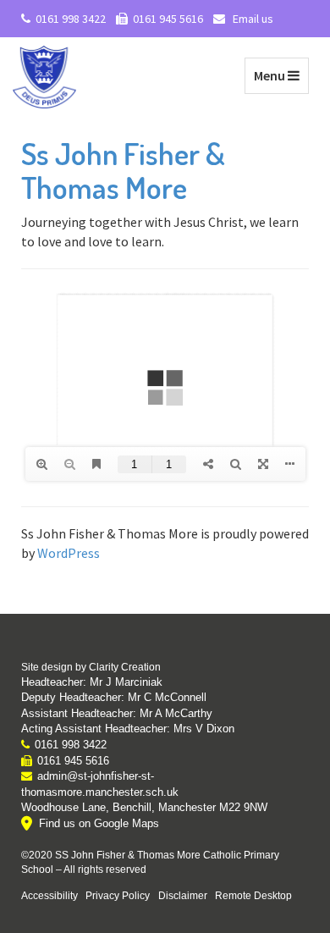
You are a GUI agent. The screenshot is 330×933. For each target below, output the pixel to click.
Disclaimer (182, 895)
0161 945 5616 (168, 18)
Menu (281, 75)
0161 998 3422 (71, 18)
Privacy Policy (117, 895)
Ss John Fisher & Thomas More (123, 170)
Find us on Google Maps (99, 823)
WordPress (68, 552)
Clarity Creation (125, 667)
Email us (251, 18)
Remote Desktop (253, 895)
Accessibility (49, 895)
